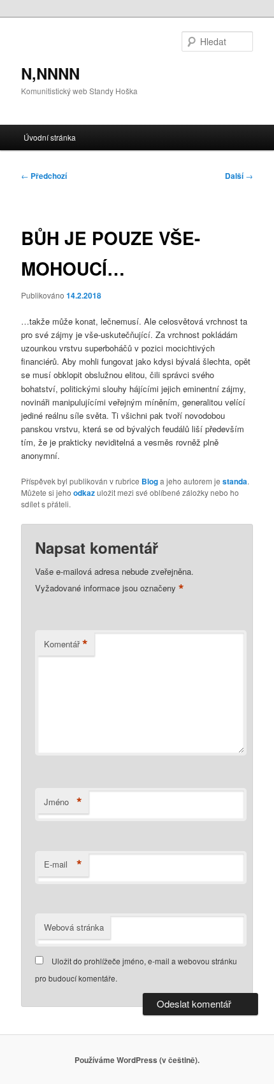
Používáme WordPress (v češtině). (137, 1060)
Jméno (63, 802)
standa (234, 481)
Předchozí (44, 175)
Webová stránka (74, 927)
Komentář (66, 644)
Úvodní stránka (50, 137)
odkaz (84, 492)
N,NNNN (50, 73)
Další (239, 175)
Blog (149, 481)
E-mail (63, 864)
